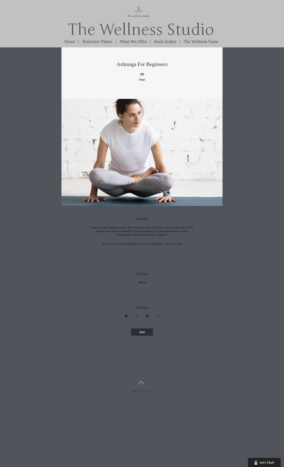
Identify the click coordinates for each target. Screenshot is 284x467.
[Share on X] (137, 316)
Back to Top (141, 391)
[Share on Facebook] (126, 316)
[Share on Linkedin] (147, 316)
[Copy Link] (158, 316)
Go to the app (173, 243)
